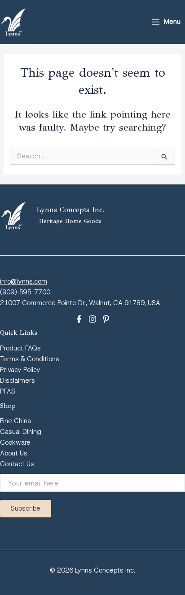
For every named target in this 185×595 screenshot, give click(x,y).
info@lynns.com (23, 281)
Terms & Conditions (29, 358)
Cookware (15, 442)
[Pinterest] (106, 319)
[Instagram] (92, 319)
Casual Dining (20, 431)
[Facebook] (79, 319)
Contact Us (17, 463)
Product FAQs (20, 348)
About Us (13, 453)
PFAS (7, 391)
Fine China (15, 420)
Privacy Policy (20, 369)
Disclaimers (17, 380)
